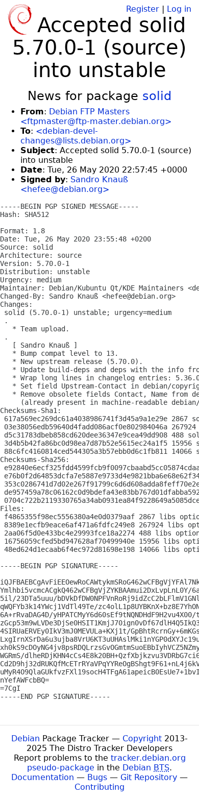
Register (142, 9)
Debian (25, 738)
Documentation (42, 777)
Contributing (99, 787)
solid (156, 96)
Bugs (97, 777)
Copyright (142, 738)
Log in (179, 9)
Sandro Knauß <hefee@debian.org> (74, 184)
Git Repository (148, 777)
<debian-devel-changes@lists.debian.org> (75, 136)
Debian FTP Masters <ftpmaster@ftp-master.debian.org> (95, 116)
